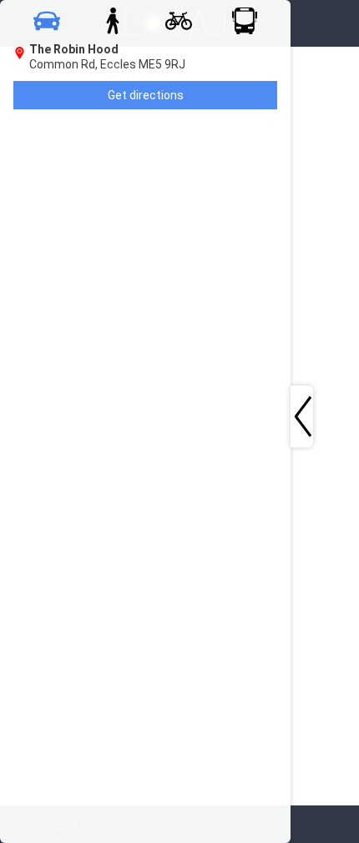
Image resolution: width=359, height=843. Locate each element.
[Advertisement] (102, 238)
